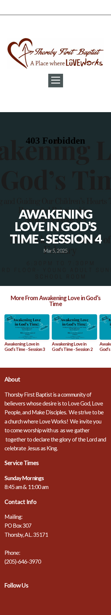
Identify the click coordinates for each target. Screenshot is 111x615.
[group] (26, 335)
